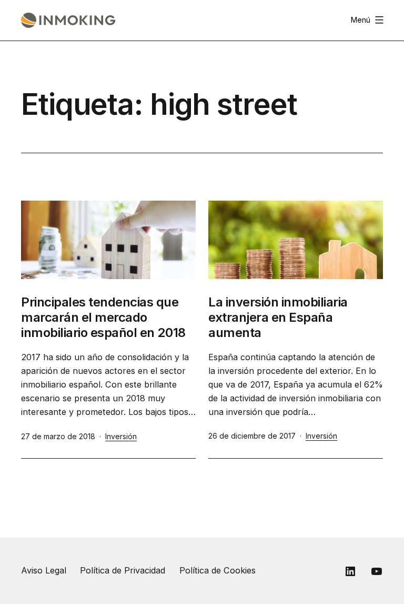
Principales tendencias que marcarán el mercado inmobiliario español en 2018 (103, 317)
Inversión (121, 436)
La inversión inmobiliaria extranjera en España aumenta (278, 317)
